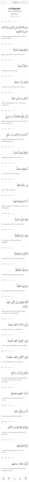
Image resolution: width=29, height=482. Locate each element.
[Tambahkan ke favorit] (8, 21)
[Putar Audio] (6, 21)
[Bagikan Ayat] (14, 21)
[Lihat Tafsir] (11, 21)
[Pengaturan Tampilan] (26, 2)
